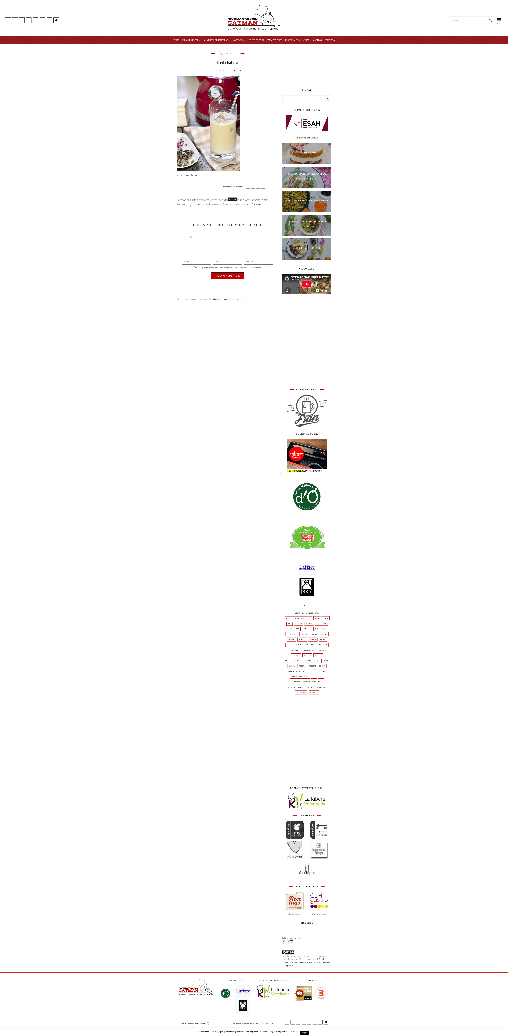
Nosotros (317, 40)
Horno (324, 634)
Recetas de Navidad (317, 671)
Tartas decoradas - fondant (300, 687)
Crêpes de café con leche (307, 248)
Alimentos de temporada (216, 40)
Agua (317, 618)
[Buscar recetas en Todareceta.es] (291, 938)
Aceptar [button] (304, 1033)
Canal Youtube (274, 40)
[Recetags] (295, 901)
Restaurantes (292, 40)
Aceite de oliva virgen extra (307, 613)
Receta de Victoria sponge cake (307, 153)
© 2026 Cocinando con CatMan (192, 1024)
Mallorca (310, 645)
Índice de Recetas (191, 40)
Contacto (330, 40)
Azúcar (298, 624)
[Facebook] (248, 187)
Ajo (289, 624)
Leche (322, 639)
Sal (314, 677)
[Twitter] (253, 187)
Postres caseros (292, 661)
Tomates (314, 692)
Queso (326, 661)
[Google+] (258, 187)
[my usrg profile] (319, 914)
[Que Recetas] (294, 914)
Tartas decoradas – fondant (307, 682)
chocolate (320, 629)
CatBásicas (321, 624)
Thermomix (322, 687)
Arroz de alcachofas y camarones (307, 200)
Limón (298, 645)
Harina (304, 634)
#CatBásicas (238, 40)
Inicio (176, 40)
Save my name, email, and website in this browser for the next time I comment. (228, 267)
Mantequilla (293, 650)
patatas (307, 655)
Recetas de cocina (317, 666)
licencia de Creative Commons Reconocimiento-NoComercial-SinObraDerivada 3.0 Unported (306, 962)
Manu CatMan (231, 53)
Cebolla (307, 629)
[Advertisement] (307, 66)
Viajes (306, 40)
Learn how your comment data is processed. (227, 299)
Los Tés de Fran (256, 40)
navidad (322, 650)
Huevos (302, 639)
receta (292, 666)
